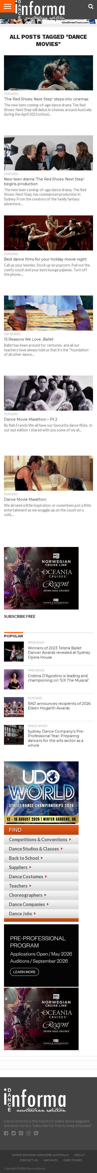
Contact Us (29, 1160)
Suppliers (18, 867)
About (79, 1155)
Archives (51, 1160)
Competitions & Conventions (38, 839)
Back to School (24, 858)
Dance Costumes (26, 876)
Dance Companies (27, 904)
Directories (72, 1160)
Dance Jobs (20, 913)
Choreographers (26, 895)
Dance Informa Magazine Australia (40, 1155)
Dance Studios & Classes (34, 848)
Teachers (18, 886)
